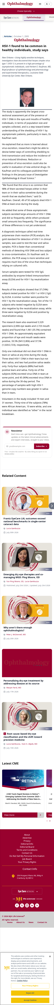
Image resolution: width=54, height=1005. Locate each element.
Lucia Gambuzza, (13, 744)
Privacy (27, 840)
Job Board (27, 859)
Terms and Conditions (27, 850)
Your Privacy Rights (27, 862)
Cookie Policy (22, 981)
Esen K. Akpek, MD (29, 744)
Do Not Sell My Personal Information (27, 856)
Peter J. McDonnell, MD (16, 634)
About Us (20, 922)
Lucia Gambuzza (13, 528)
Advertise (27, 837)
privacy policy (9, 454)
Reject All (30, 993)
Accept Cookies (30, 1000)
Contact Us (27, 853)
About (27, 834)
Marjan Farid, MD (13, 687)
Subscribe (40, 446)
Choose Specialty (24, 11)
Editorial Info (27, 843)
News (31, 922)
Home (9, 922)
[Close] (50, 956)
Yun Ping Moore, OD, (15, 581)
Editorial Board (27, 847)
